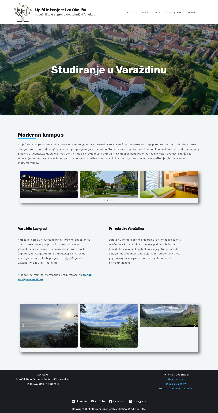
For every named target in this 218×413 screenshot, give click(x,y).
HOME (192, 12)
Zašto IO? (131, 12)
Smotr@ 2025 (174, 12)
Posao (146, 12)
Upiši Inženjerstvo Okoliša (60, 10)
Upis (158, 12)
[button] (200, 12)
